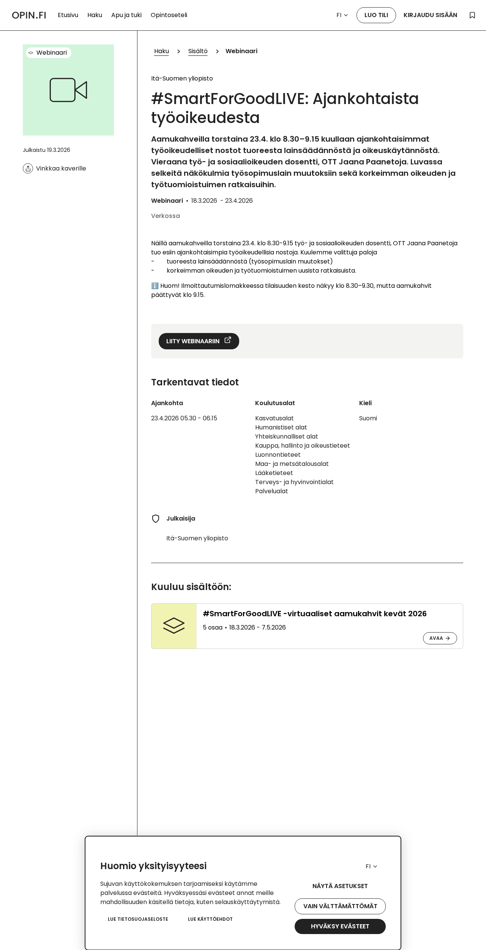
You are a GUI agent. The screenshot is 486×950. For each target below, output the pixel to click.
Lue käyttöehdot (210, 919)
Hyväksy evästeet (340, 926)
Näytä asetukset (340, 886)
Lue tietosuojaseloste (138, 919)
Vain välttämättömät (340, 906)
